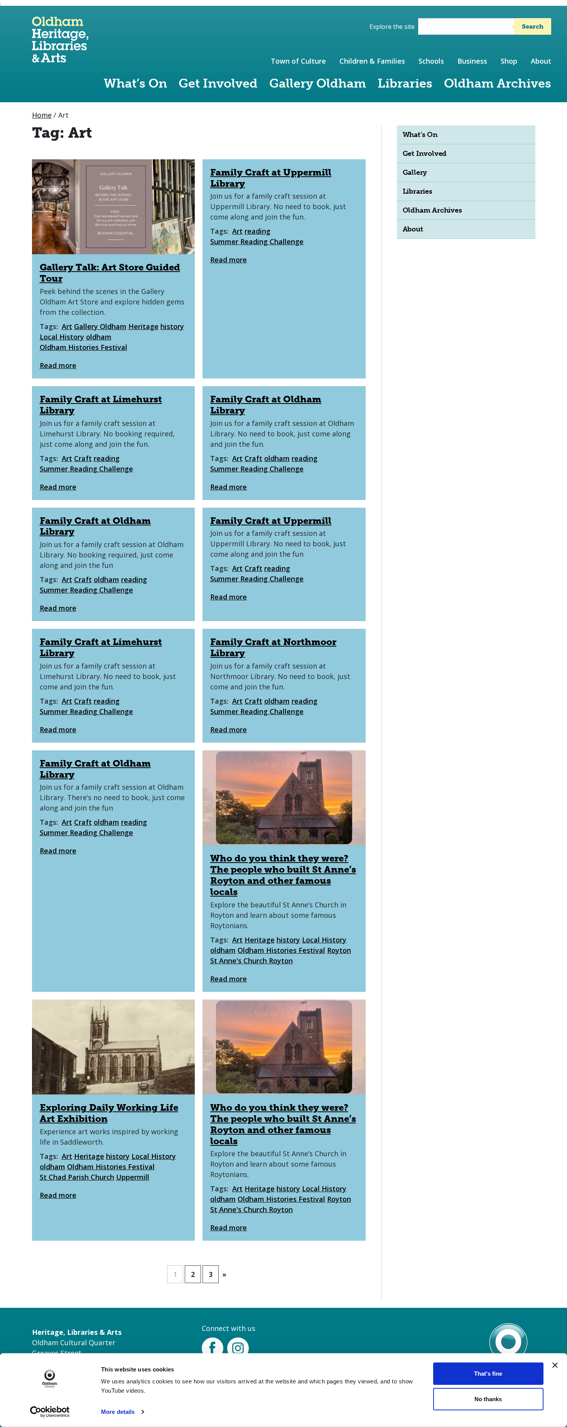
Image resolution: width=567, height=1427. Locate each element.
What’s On (135, 83)
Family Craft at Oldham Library (265, 404)
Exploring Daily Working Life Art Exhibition (109, 1113)
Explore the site (392, 26)
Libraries (405, 83)
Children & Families (372, 61)
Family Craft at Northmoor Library (273, 647)
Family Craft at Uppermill (270, 520)
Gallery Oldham (317, 83)
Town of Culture (298, 61)
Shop (509, 61)
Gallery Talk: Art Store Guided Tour (110, 273)
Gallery (415, 172)
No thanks (488, 1398)
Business (472, 61)
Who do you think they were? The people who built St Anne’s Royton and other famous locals (283, 875)
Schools (431, 61)
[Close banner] (555, 1365)
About (541, 61)
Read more (58, 365)
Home (42, 115)
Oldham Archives (497, 83)
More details (118, 1411)
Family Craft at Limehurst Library (101, 404)
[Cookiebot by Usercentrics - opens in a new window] (50, 1412)
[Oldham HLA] (60, 58)
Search (532, 26)
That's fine (488, 1373)
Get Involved (218, 83)
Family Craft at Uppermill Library (270, 178)
